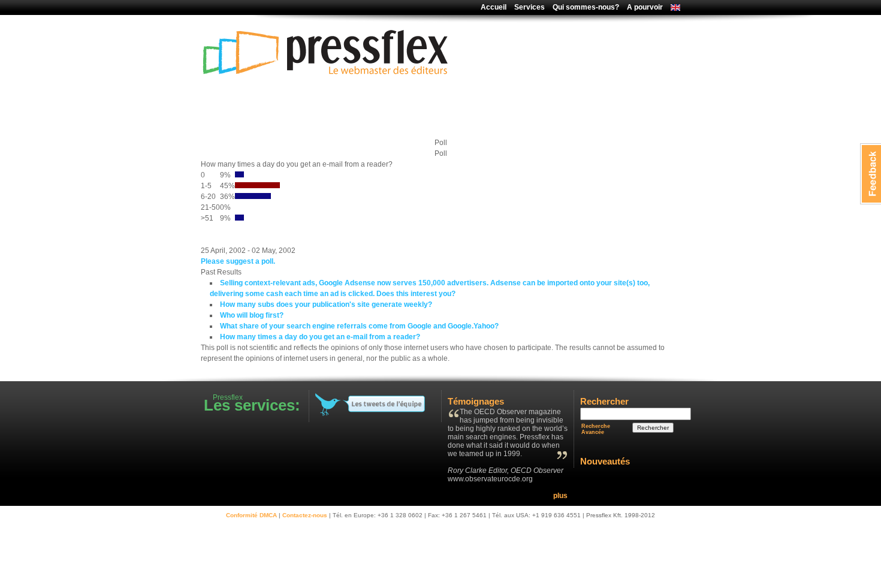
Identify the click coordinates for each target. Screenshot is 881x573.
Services (529, 7)
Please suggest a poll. (238, 261)
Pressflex (326, 106)
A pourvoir (645, 7)
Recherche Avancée (595, 429)
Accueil (493, 7)
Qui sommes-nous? (586, 7)
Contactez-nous (304, 515)
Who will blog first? (251, 315)
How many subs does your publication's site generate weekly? (326, 304)
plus (560, 495)
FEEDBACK (870, 173)
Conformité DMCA (251, 515)
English (672, 8)
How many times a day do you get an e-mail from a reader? (320, 337)
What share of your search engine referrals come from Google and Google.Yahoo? (359, 326)
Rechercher (653, 427)
